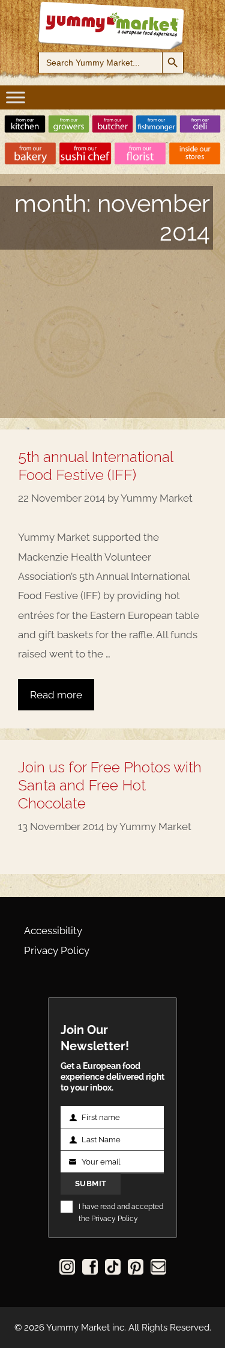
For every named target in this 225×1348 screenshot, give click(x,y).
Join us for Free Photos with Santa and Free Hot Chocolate (110, 785)
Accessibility (53, 931)
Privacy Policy (56, 950)
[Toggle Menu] (15, 97)
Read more (56, 695)
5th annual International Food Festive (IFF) (95, 466)
